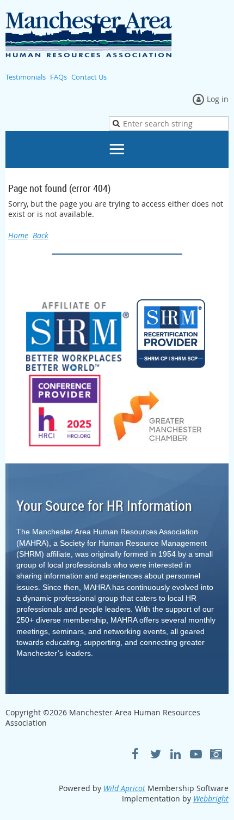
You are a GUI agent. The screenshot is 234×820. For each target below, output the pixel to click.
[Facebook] (135, 753)
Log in (218, 99)
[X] (155, 753)
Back (40, 235)
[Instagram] (215, 753)
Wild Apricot (124, 788)
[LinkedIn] (175, 753)
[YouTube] (195, 753)
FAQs (58, 77)
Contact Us (89, 77)
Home (18, 235)
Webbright (211, 798)
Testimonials (25, 77)
